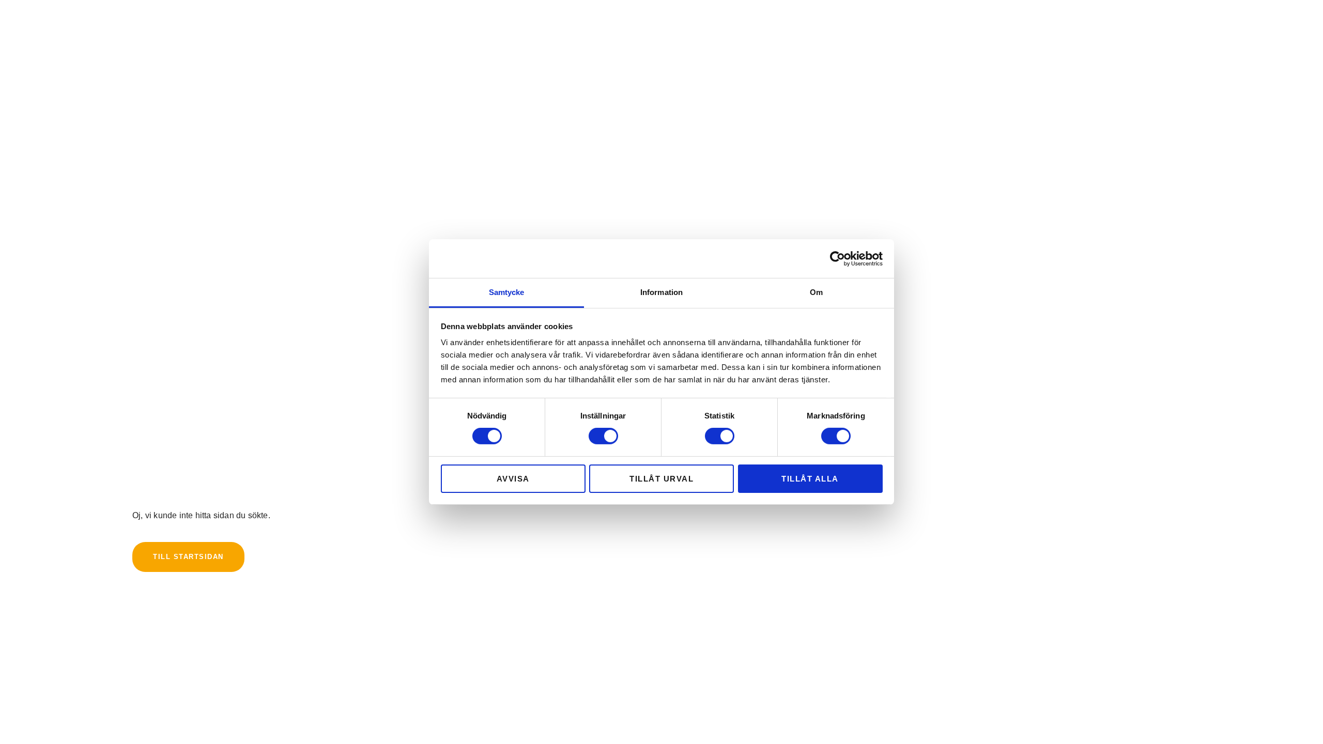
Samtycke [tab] (507, 292)
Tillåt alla (810, 478)
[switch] (603, 436)
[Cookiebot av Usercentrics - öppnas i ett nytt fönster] (837, 258)
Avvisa (513, 478)
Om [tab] (816, 292)
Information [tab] (661, 292)
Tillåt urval (661, 478)
